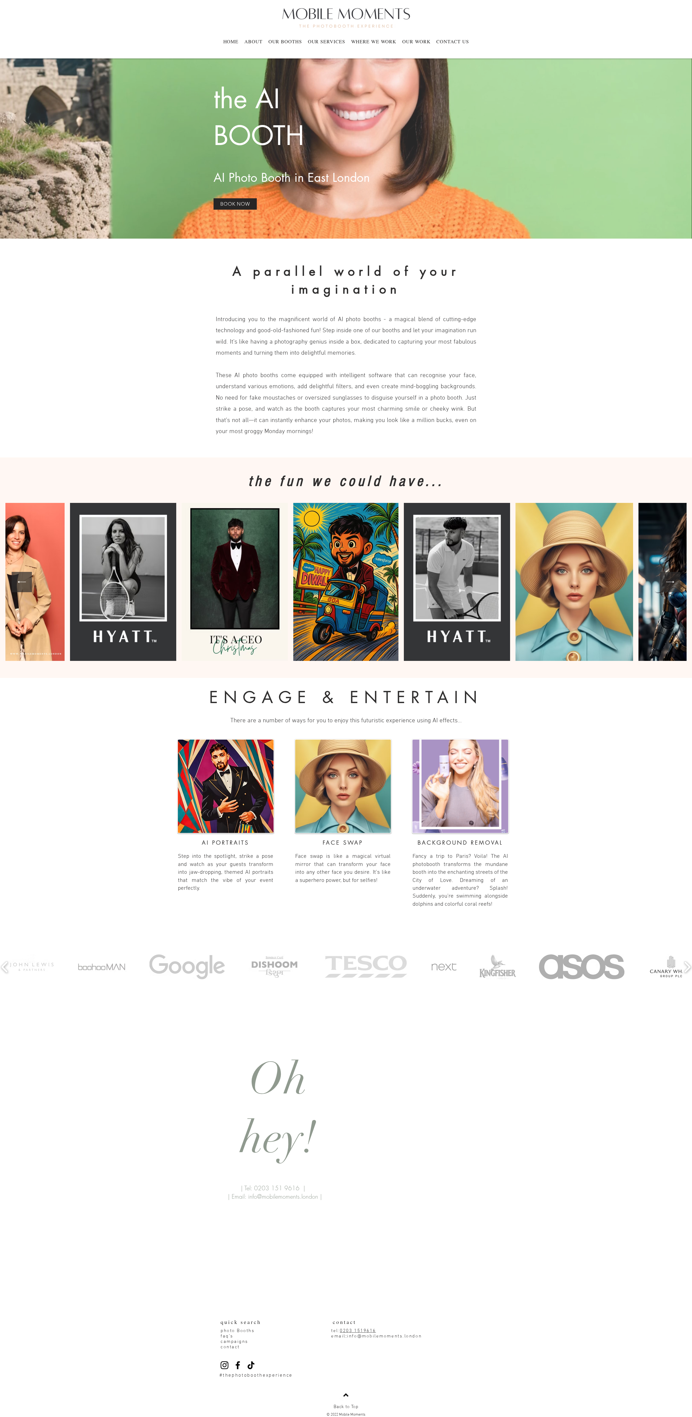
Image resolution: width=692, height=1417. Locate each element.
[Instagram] (224, 1365)
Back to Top (346, 1407)
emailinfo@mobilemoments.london (376, 1336)
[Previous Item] (22, 582)
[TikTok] (251, 1365)
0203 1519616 (358, 1331)
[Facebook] (237, 1365)
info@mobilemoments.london (283, 1196)
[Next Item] (670, 582)
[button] (326, 41)
